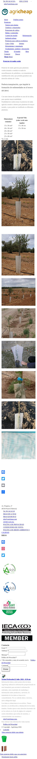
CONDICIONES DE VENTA (13, 527)
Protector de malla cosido (12, 61)
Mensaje (5, 655)
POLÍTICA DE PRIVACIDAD (13, 524)
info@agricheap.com (11, 4)
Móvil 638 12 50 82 (9, 514)
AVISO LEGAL (8, 522)
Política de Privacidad (9, 657)
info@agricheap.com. (10, 719)
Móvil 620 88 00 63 (9, 516)
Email (4, 648)
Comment (5, 665)
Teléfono (5, 651)
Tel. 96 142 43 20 (9, 511)
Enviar (5, 669)
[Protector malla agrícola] (18, 255)
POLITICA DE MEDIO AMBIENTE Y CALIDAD (16, 531)
